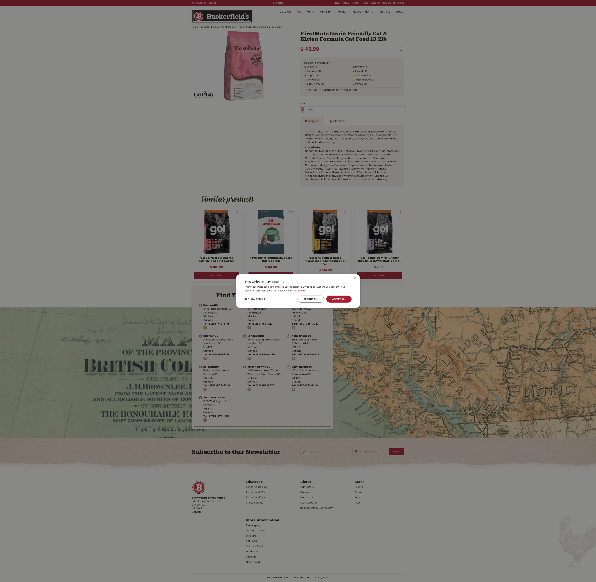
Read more (299, 290)
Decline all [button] (311, 299)
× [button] (355, 278)
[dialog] (298, 291)
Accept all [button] (339, 299)
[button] (254, 299)
